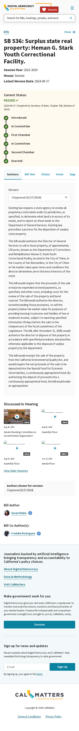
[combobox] (39, 18)
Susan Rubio (19, 513)
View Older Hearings (16, 471)
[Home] (19, 8)
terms (39, 674)
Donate (52, 9)
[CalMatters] (39, 695)
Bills (6, 32)
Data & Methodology (18, 577)
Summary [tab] (13, 174)
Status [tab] (45, 174)
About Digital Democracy (21, 569)
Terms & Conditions (29, 716)
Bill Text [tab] (30, 174)
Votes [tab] (59, 174)
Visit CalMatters (14, 584)
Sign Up (62, 667)
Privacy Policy (53, 716)
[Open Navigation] (72, 8)
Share (67, 32)
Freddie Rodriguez (23, 533)
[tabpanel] (39, 289)
